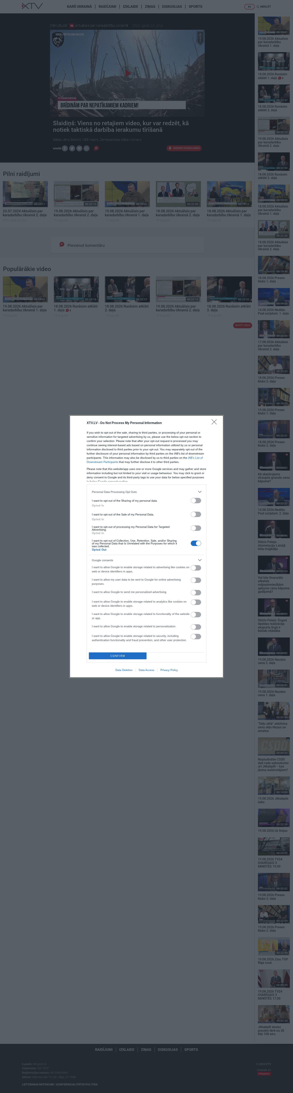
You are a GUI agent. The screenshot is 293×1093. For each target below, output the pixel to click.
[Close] (215, 423)
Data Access (146, 670)
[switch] (196, 500)
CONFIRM (117, 655)
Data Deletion (124, 670)
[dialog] (146, 546)
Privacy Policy (169, 670)
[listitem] (146, 492)
